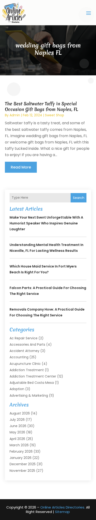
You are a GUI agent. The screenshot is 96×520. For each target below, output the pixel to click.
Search (78, 197)
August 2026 (20, 413)
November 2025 (22, 470)
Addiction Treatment (27, 370)
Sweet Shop (54, 115)
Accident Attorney (24, 350)
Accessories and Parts (27, 344)
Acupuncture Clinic (25, 363)
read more (21, 167)
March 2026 (19, 445)
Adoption (17, 389)
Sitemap (62, 511)
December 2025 (23, 464)
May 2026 (17, 432)
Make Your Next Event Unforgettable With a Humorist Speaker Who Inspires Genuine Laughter (46, 223)
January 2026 (20, 457)
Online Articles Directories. (62, 507)
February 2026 (21, 451)
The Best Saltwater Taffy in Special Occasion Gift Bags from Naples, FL (41, 106)
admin (15, 115)
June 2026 (18, 426)
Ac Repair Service (24, 338)
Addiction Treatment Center (33, 376)
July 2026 (17, 419)
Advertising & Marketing (29, 395)
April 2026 (17, 438)
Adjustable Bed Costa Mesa (32, 382)
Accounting (19, 357)
